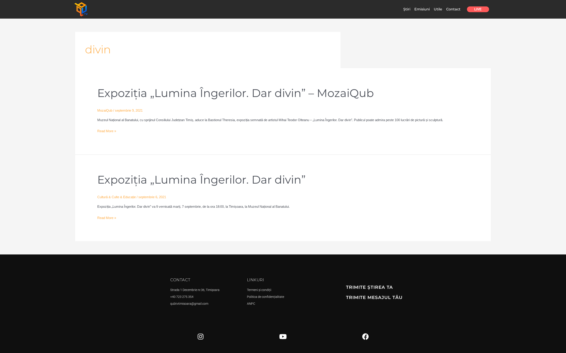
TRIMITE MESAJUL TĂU (374, 297)
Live (478, 9)
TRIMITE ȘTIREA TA (369, 287)
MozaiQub (104, 110)
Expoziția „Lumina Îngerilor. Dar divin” (201, 179)
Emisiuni (422, 9)
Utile (438, 9)
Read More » (106, 130)
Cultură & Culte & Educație (116, 197)
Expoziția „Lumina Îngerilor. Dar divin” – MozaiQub (235, 93)
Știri (406, 9)
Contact (453, 9)
